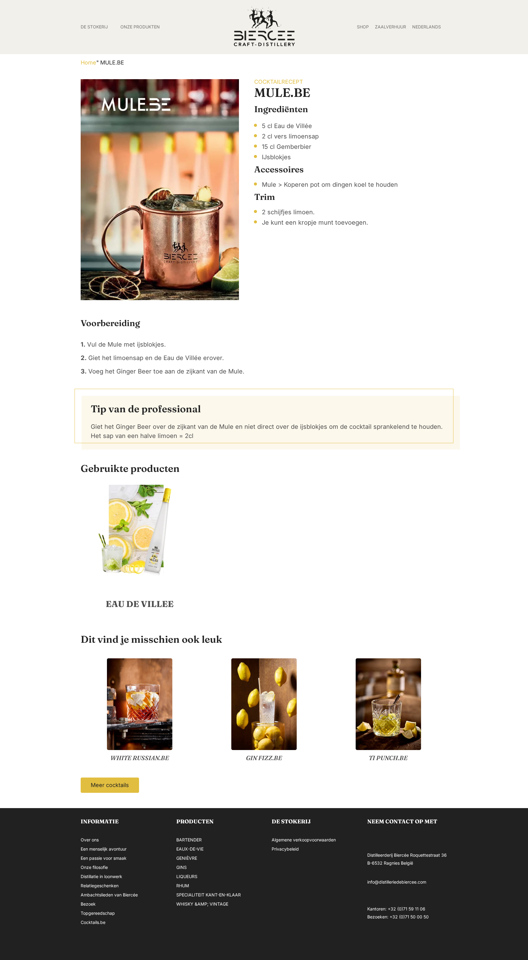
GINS (181, 867)
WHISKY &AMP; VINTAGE (202, 904)
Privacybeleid (285, 848)
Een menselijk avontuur (104, 848)
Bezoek (88, 904)
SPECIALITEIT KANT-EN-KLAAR (208, 894)
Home (88, 62)
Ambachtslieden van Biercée (109, 894)
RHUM (182, 885)
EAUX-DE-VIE (190, 848)
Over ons (90, 839)
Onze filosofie (94, 867)
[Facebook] (375, 939)
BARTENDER (189, 839)
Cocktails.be (93, 922)
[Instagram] (393, 939)
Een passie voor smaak (104, 858)
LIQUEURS (186, 876)
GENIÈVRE (186, 858)
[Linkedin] (411, 939)
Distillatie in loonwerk (101, 876)
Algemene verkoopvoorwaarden (304, 839)
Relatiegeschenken (100, 885)
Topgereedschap (98, 913)
